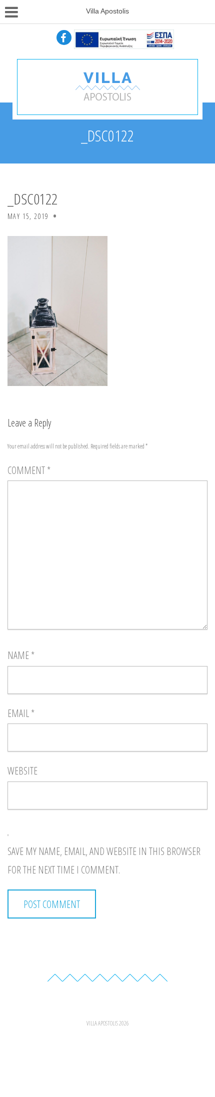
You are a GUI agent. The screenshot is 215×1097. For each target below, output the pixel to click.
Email (21, 713)
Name (21, 655)
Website (23, 771)
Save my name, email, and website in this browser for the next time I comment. (104, 860)
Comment (29, 470)
